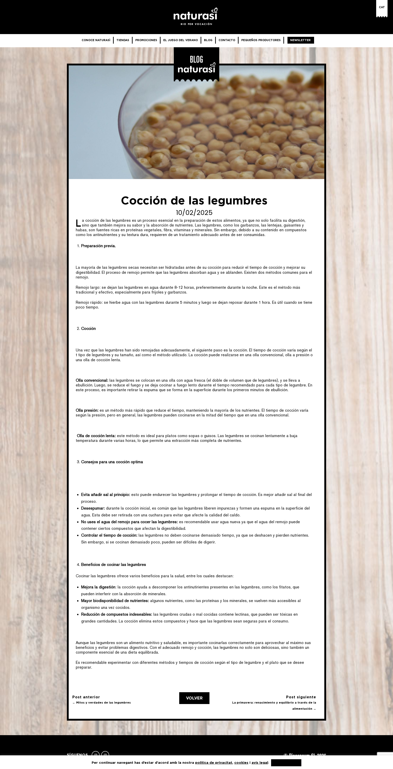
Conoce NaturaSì (96, 40)
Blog (208, 40)
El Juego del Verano (180, 40)
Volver (194, 698)
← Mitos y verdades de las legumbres (101, 702)
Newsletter (300, 40)
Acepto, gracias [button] (286, 762)
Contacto (227, 40)
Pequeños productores (261, 40)
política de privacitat (213, 762)
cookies (241, 762)
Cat (382, 7)
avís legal (260, 762)
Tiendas (122, 40)
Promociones (146, 40)
